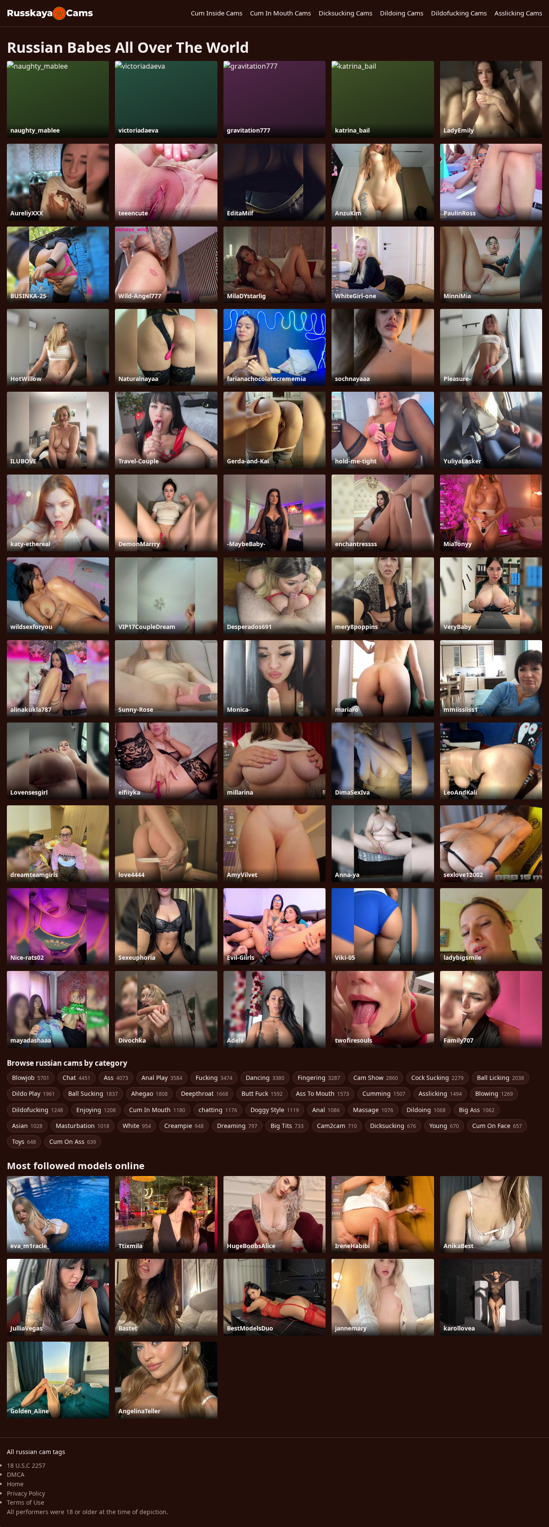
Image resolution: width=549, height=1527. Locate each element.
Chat (76, 1077)
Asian (27, 1126)
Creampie (184, 1126)
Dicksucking (393, 1126)
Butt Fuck (262, 1093)
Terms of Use (25, 1502)
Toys (24, 1141)
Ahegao (149, 1093)
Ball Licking (500, 1077)
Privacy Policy (26, 1493)
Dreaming (237, 1126)
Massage (373, 1110)
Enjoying (96, 1110)
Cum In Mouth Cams (280, 13)
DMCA (15, 1474)
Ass (116, 1077)
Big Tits (287, 1126)
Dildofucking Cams (459, 13)
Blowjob (30, 1077)
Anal (326, 1110)
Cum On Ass (72, 1141)
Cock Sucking (437, 1077)
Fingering (319, 1077)
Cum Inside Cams (216, 13)
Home (15, 1484)
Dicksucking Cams (345, 13)
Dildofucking (37, 1110)
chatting (218, 1110)
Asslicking (440, 1093)
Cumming (383, 1093)
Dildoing (426, 1110)
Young (444, 1126)
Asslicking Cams (518, 13)
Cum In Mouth (157, 1110)
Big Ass (477, 1110)
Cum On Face (497, 1126)
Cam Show (375, 1077)
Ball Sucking (93, 1093)
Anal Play (162, 1077)
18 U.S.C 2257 (26, 1465)
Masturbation (82, 1126)
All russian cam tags (36, 1452)
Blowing (494, 1093)
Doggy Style (274, 1110)
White (137, 1126)
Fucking (214, 1077)
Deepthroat (204, 1093)
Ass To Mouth (322, 1093)
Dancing (265, 1077)
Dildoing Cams (401, 13)
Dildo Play (33, 1093)
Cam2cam (337, 1126)
